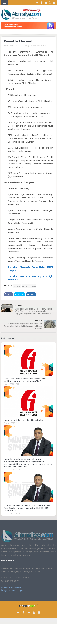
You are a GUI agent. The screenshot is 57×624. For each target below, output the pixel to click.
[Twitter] (37, 3)
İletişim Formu (8, 590)
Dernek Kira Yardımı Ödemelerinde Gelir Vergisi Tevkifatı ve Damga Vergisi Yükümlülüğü (25, 380)
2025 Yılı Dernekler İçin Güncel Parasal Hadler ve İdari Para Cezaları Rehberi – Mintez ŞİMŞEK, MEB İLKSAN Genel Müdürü (28, 508)
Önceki (19, 305)
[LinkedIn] (46, 3)
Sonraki (37, 321)
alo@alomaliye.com (11, 587)
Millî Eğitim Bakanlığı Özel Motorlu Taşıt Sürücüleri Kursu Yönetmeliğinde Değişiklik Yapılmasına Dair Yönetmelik (33, 311)
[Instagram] (54, 3)
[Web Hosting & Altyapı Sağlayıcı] (28, 605)
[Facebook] (41, 3)
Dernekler (17, 286)
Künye (20, 590)
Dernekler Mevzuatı (39, 46)
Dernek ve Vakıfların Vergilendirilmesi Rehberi (24, 420)
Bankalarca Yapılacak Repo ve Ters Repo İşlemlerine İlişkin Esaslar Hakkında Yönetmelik (23, 326)
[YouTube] (50, 3)
